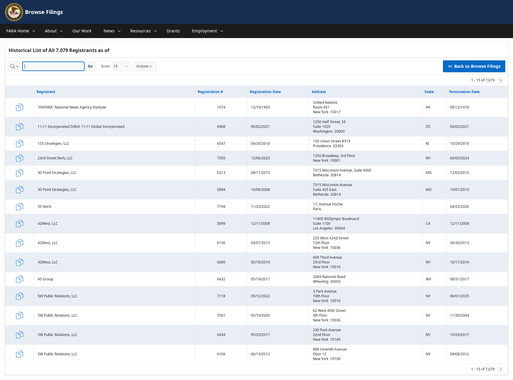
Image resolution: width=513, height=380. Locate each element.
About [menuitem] (51, 31)
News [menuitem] (109, 31)
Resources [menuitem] (140, 31)
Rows (105, 66)
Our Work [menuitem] (81, 31)
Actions (142, 66)
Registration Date (265, 91)
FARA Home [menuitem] (17, 31)
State (429, 91)
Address (319, 91)
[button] (34, 31)
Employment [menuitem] (204, 31)
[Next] (501, 80)
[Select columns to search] (15, 66)
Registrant (46, 91)
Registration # (210, 91)
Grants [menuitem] (173, 31)
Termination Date (464, 91)
